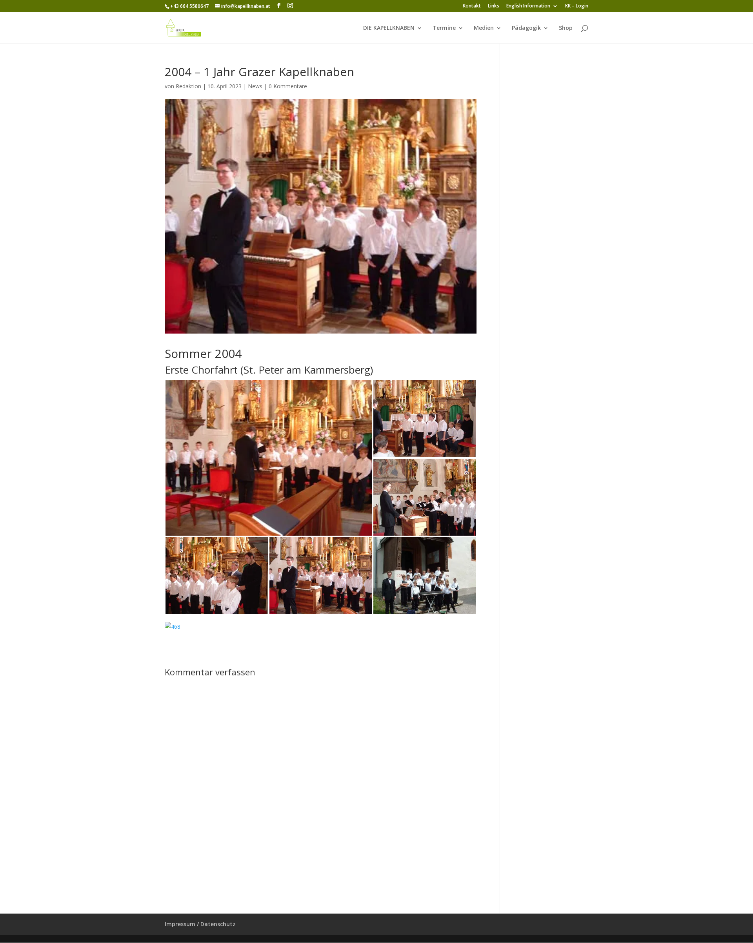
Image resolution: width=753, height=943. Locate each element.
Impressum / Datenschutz (200, 924)
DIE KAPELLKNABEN (389, 28)
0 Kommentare (288, 86)
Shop (566, 28)
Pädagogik (526, 28)
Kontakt (472, 6)
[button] (269, 457)
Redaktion (188, 86)
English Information (528, 6)
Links (493, 6)
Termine (444, 28)
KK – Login (576, 6)
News (255, 86)
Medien (484, 28)
